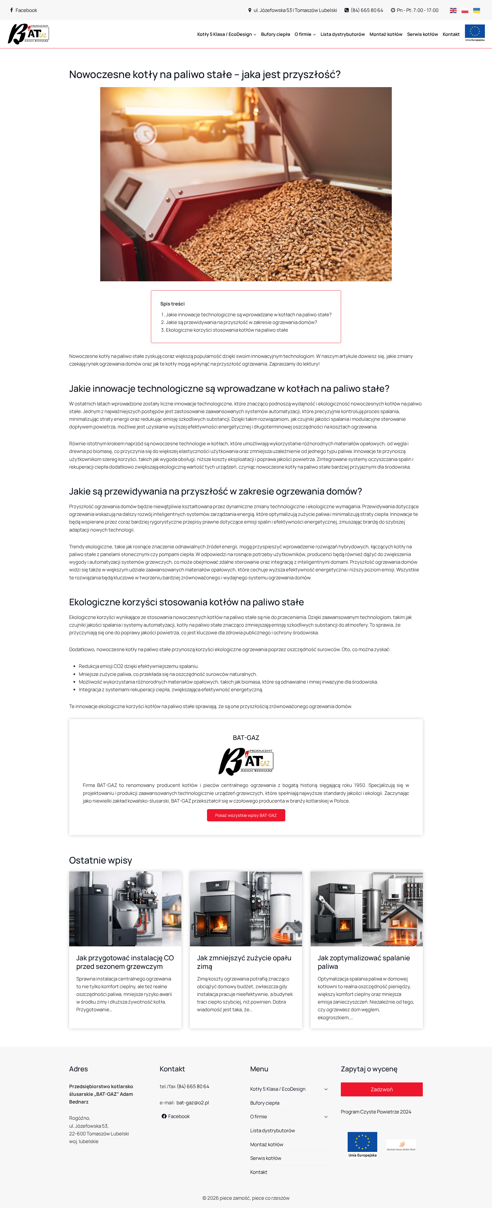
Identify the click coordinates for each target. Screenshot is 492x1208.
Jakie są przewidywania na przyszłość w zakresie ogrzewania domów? (241, 322)
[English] (456, 10)
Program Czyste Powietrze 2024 (376, 1111)
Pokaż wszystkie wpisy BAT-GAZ (246, 815)
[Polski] (467, 10)
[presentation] (125, 908)
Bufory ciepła (275, 34)
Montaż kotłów (386, 34)
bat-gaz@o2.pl (193, 1102)
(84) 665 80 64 (193, 1086)
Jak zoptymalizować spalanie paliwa (364, 962)
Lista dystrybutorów (343, 34)
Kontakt (451, 34)
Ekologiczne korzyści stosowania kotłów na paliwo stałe (227, 330)
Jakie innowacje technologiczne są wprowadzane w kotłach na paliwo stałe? (249, 314)
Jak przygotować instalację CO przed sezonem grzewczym (125, 962)
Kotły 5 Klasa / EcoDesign (278, 1089)
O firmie (258, 1116)
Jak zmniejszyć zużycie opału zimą (244, 962)
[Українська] (479, 10)
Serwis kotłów (422, 34)
